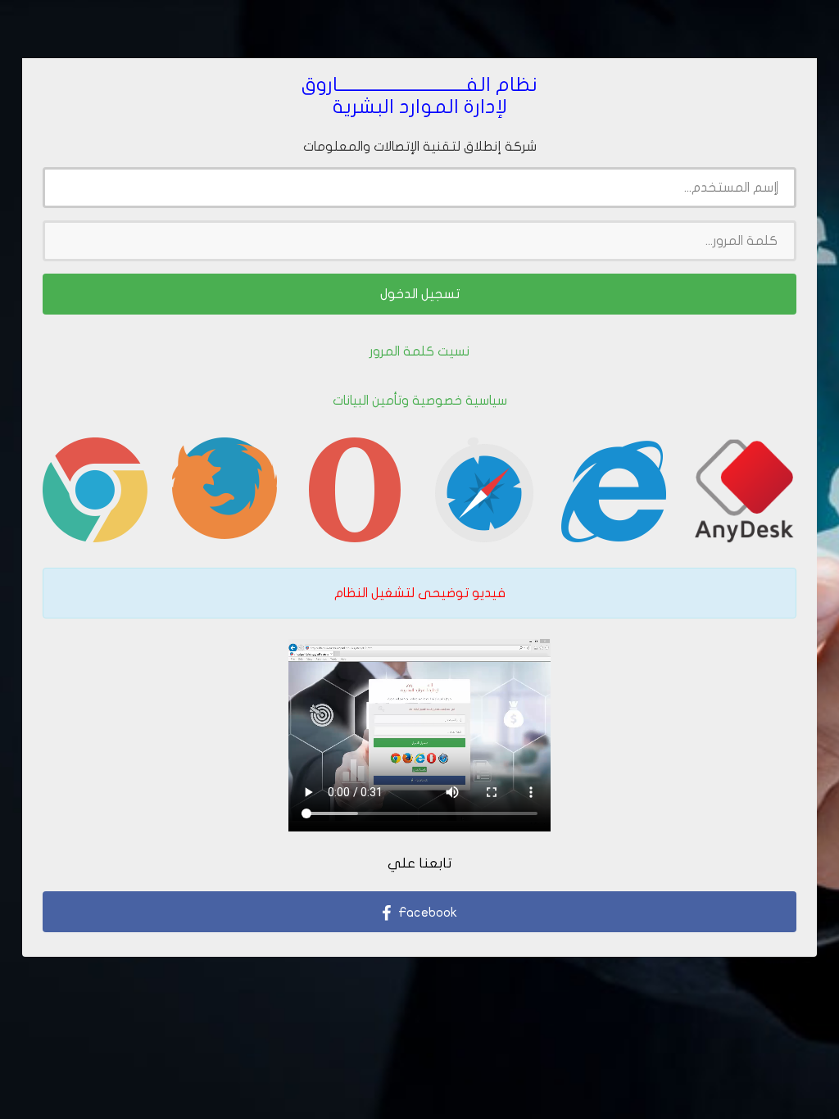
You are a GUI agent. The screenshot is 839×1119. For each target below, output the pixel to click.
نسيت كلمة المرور (419, 351)
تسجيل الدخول (420, 294)
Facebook (426, 912)
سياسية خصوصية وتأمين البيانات (420, 400)
